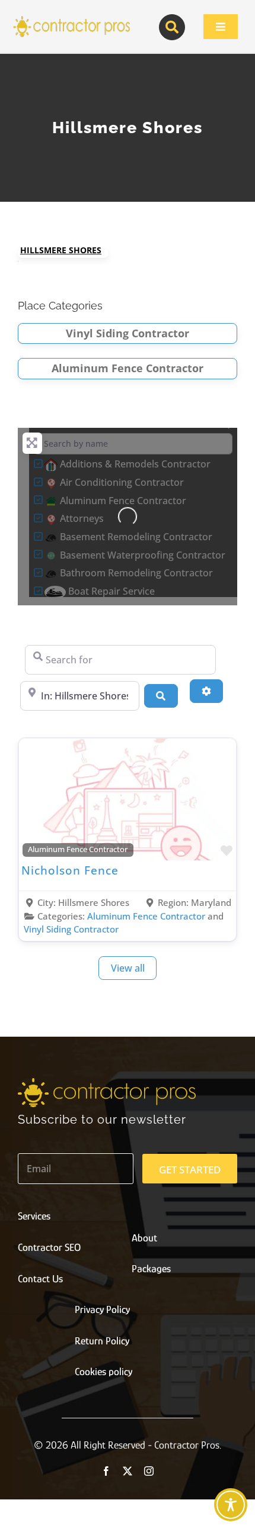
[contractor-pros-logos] (71, 19)
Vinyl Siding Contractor (127, 333)
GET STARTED (190, 1169)
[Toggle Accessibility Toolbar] (230, 1504)
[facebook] (106, 1471)
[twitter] (127, 1471)
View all (128, 968)
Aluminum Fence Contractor (127, 368)
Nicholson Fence (70, 870)
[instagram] (149, 1471)
